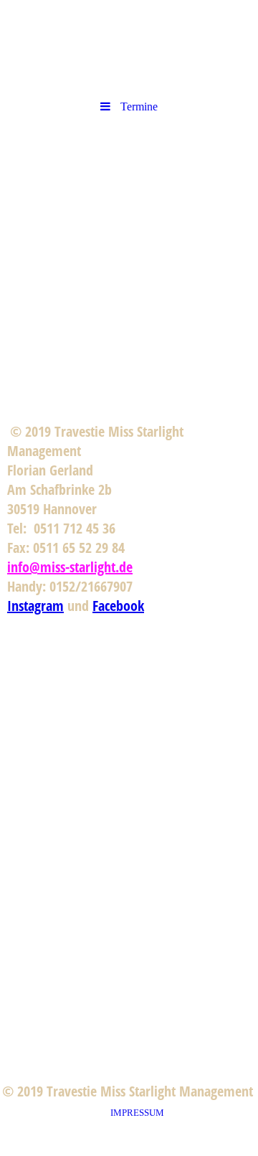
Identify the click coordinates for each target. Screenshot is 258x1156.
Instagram (35, 605)
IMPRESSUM (139, 1112)
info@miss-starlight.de (70, 567)
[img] (129, 202)
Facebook (118, 605)
